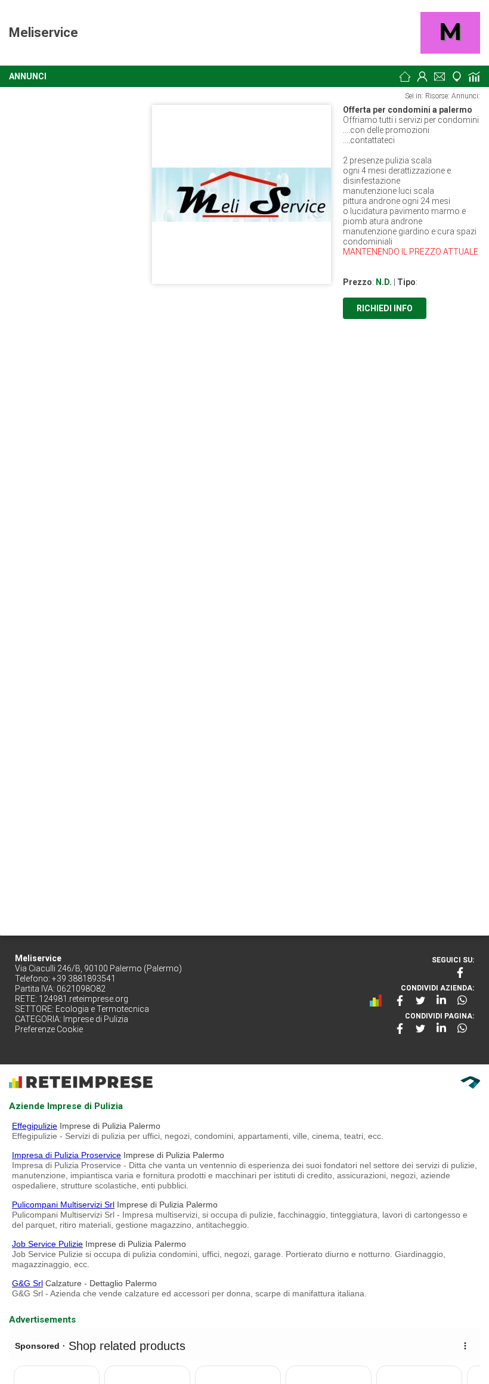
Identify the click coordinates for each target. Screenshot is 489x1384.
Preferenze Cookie (49, 1029)
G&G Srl (27, 1283)
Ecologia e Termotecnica (102, 1009)
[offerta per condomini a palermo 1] (241, 194)
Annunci (28, 76)
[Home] (405, 76)
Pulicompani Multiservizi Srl (63, 1204)
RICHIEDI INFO (385, 308)
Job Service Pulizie (47, 1244)
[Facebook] (461, 973)
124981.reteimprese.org (83, 999)
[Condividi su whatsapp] (462, 1001)
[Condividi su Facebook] (399, 1001)
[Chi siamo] (422, 76)
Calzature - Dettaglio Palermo (101, 1283)
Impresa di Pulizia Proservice (66, 1155)
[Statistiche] (474, 76)
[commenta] (379, 1001)
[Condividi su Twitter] (420, 1001)
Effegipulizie (34, 1126)
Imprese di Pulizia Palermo (110, 1126)
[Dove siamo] (457, 76)
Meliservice (43, 32)
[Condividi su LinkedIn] (441, 1001)
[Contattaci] (439, 76)
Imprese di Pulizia (95, 1019)
